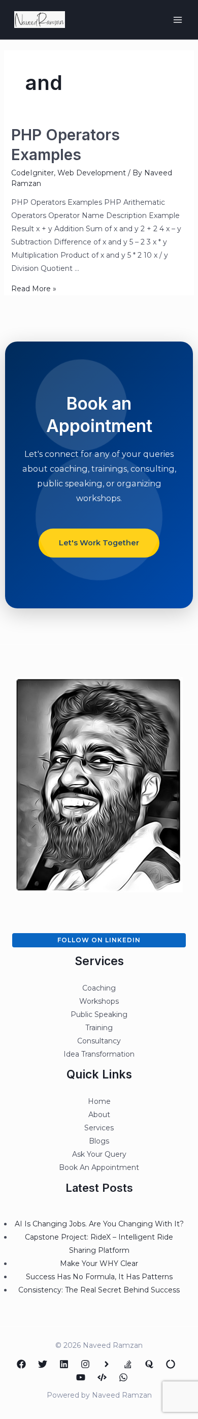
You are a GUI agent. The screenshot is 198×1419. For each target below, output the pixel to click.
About (99, 1114)
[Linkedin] (64, 1364)
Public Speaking (99, 1014)
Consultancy (99, 1040)
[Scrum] (170, 1364)
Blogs (99, 1141)
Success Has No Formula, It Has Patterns (99, 1276)
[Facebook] (21, 1364)
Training (99, 1027)
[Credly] (106, 1364)
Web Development (91, 172)
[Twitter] (42, 1364)
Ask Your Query (99, 1154)
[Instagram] (85, 1364)
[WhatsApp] (123, 1377)
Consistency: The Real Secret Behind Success (99, 1289)
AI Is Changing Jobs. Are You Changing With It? (99, 1223)
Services (99, 1127)
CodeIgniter (32, 172)
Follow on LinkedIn (99, 940)
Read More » (33, 288)
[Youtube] (80, 1377)
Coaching (99, 988)
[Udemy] (102, 1377)
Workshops (99, 1001)
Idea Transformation (99, 1054)
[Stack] (128, 1364)
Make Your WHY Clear (99, 1263)
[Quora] (149, 1364)
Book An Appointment (99, 1167)
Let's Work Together (99, 542)
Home (99, 1101)
